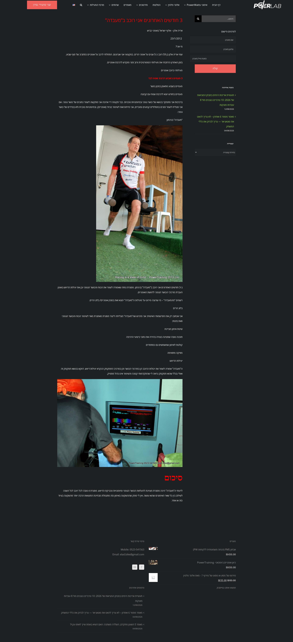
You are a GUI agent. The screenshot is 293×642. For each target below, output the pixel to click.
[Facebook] (141, 567)
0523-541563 (137, 549)
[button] (81, 4)
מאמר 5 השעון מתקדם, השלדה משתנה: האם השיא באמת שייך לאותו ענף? (106, 624)
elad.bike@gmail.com (132, 554)
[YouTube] (134, 567)
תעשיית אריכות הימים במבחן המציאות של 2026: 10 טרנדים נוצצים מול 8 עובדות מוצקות (215, 100)
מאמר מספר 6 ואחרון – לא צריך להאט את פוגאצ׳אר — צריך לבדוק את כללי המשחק (215, 121)
